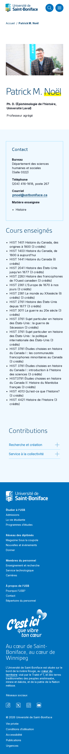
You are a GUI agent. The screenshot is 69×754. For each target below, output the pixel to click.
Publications (13, 740)
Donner (10, 550)
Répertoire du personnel (21, 600)
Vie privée (12, 723)
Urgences (12, 745)
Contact (10, 595)
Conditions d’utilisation (20, 729)
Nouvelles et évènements (21, 545)
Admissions (12, 514)
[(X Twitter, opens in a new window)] (18, 705)
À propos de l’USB (17, 585)
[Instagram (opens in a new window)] (28, 705)
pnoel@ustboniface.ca (29, 195)
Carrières (11, 575)
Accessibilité (14, 734)
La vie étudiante (15, 519)
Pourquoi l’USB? (15, 590)
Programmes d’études (19, 524)
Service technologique (20, 570)
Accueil (10, 23)
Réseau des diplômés (20, 535)
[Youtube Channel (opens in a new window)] (39, 705)
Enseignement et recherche (23, 565)
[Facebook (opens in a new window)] (8, 705)
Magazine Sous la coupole (22, 540)
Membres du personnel (21, 560)
